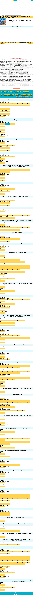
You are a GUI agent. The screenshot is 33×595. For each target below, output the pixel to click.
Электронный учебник (10, 19)
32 (27, 562)
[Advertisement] (16, 8)
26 (27, 560)
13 (12, 371)
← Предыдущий (2, 43)
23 (7, 269)
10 (17, 105)
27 (2, 562)
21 (27, 267)
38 (2, 566)
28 (7, 562)
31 (22, 562)
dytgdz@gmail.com (16, 594)
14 (17, 371)
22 (2, 269)
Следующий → (31, 43)
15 (22, 371)
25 (17, 269)
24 (12, 269)
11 (22, 105)
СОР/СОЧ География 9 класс (16, 26)
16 (2, 267)
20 (22, 267)
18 (12, 267)
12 (27, 105)
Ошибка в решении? (16, 88)
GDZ (16, 1)
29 (12, 562)
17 (7, 267)
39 (7, 566)
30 (17, 562)
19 (17, 267)
